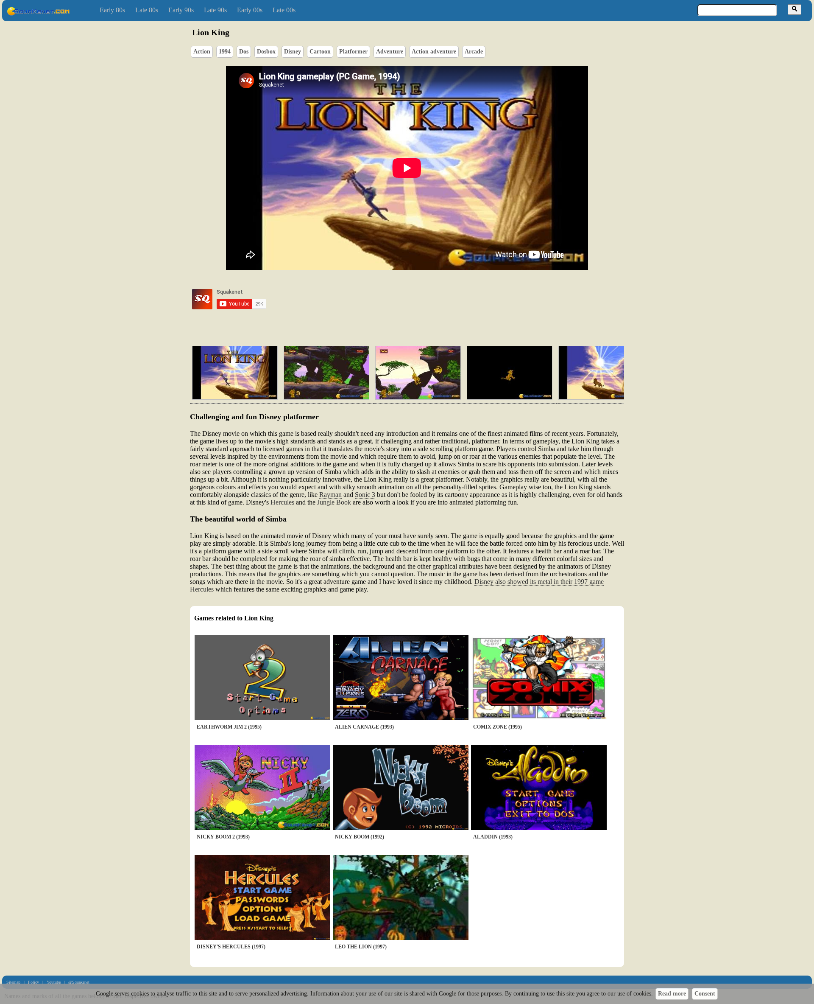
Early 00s (249, 10)
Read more (672, 993)
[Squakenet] (38, 14)
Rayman (330, 494)
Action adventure (434, 51)
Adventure (389, 51)
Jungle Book (334, 502)
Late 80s (146, 10)
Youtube (54, 982)
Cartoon (320, 51)
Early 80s (112, 10)
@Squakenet (78, 982)
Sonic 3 (365, 494)
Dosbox (266, 51)
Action (201, 51)
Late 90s (215, 10)
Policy (33, 982)
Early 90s (181, 10)
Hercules (282, 502)
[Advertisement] (431, 299)
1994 (225, 51)
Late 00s (284, 10)
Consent (704, 993)
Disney (292, 51)
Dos (243, 51)
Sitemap (13, 982)
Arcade (474, 51)
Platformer (353, 51)
